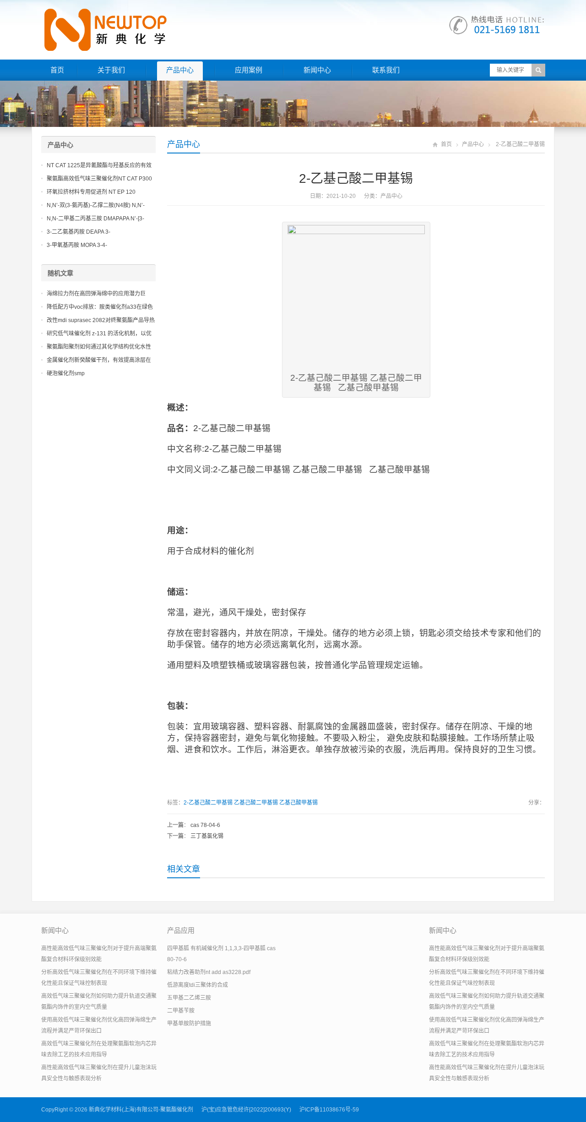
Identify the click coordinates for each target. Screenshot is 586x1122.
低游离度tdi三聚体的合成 (197, 985)
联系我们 (386, 70)
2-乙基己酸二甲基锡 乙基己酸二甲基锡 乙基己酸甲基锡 (251, 802)
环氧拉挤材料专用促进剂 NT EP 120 (91, 192)
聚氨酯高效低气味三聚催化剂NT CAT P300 (99, 178)
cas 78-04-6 (205, 825)
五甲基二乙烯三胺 (189, 998)
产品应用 (181, 930)
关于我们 (111, 70)
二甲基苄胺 (181, 1010)
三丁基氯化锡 (206, 836)
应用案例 (248, 70)
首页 (57, 70)
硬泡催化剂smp (66, 373)
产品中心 (180, 70)
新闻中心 (317, 70)
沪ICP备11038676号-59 (329, 1109)
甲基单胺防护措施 (189, 1023)
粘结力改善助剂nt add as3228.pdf (208, 972)
